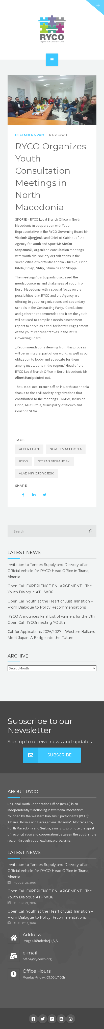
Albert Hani (29, 449)
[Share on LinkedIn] (31, 494)
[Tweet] (41, 494)
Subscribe (59, 755)
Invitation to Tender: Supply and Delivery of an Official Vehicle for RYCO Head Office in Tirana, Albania (48, 570)
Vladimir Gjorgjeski (37, 473)
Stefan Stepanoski (54, 461)
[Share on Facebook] (20, 494)
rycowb (59, 135)
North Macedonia (66, 449)
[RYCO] (52, 29)
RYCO (23, 461)
